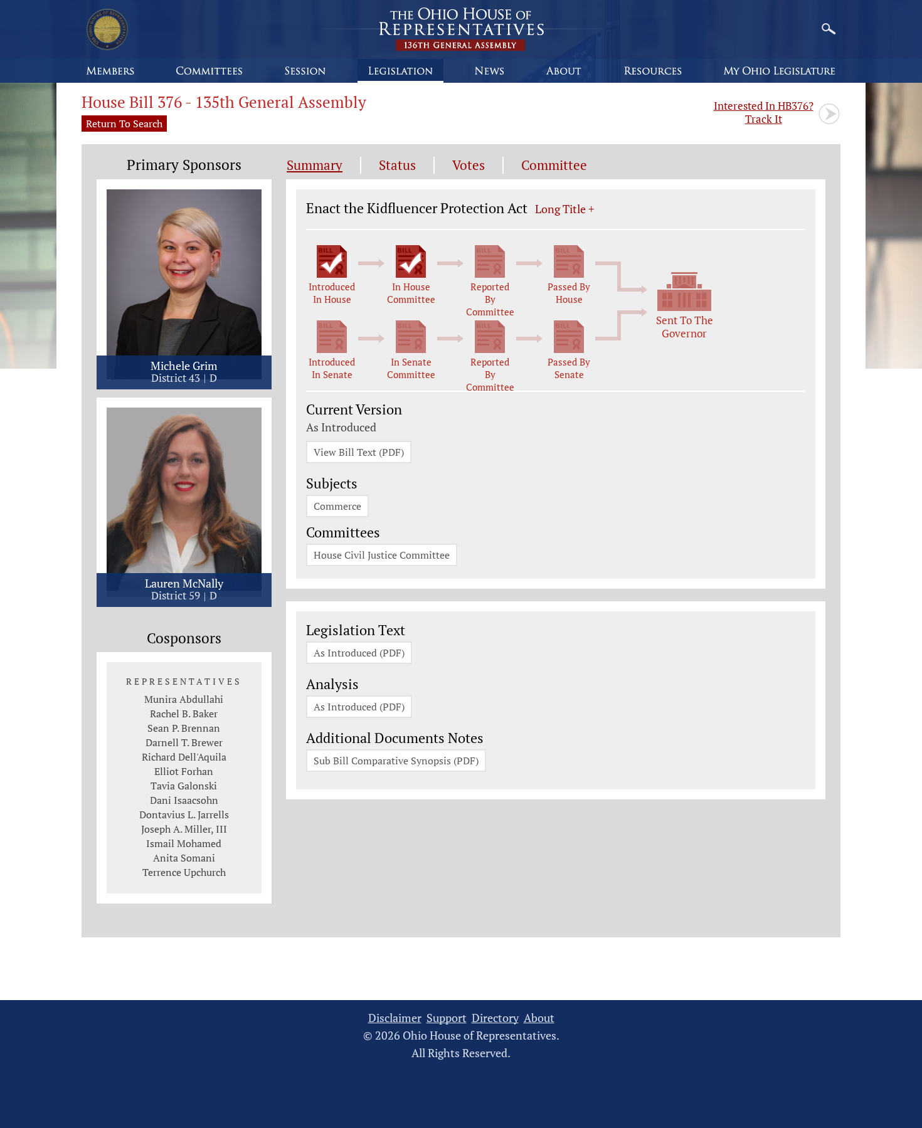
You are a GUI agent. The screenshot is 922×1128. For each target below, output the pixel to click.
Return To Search (124, 123)
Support (447, 1018)
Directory (495, 1018)
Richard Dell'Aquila (184, 756)
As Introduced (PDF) (359, 653)
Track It (763, 112)
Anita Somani (184, 857)
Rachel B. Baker (184, 713)
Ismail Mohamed (183, 843)
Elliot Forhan (183, 771)
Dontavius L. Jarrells (184, 814)
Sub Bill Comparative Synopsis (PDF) (396, 760)
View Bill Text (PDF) (359, 452)
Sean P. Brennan (183, 728)
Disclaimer (394, 1018)
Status (397, 165)
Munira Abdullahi (183, 699)
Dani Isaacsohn (184, 800)
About (539, 1018)
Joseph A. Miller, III (184, 829)
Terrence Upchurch (184, 872)
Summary (314, 165)
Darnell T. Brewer (184, 742)
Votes (468, 165)
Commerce (337, 506)
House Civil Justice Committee (382, 555)
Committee (554, 165)
